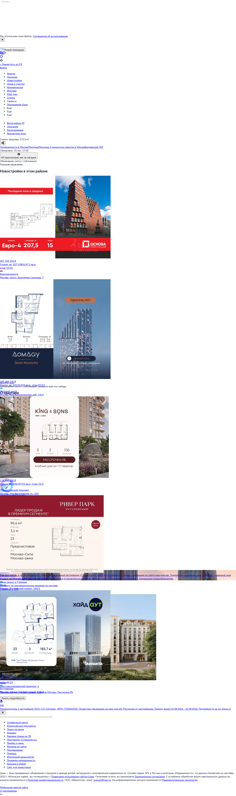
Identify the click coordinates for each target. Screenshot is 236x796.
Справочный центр (17, 722)
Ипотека (11, 90)
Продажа (12, 77)
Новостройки (14, 80)
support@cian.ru (102, 780)
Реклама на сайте (16, 746)
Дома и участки (16, 83)
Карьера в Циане (16, 763)
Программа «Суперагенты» (22, 739)
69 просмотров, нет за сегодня (18, 157)
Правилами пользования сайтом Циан (72, 776)
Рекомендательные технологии (179, 780)
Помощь (11, 753)
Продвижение (15, 750)
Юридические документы (21, 725)
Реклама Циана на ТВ (19, 736)
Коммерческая (15, 87)
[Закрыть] (2, 40)
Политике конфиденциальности (45, 780)
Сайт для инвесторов (19, 767)
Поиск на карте (15, 729)
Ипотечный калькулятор (20, 756)
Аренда (11, 73)
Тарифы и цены (15, 743)
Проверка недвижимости (21, 760)
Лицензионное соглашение (150, 776)
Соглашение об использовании (50, 36)
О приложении (8, 790)
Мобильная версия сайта (14, 787)
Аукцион (11, 732)
